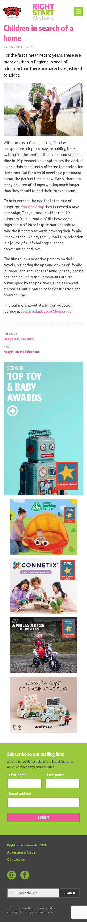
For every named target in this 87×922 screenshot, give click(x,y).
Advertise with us (21, 852)
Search (69, 893)
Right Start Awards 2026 (27, 845)
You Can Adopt (33, 207)
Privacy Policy (47, 908)
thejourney (46, 311)
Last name (55, 775)
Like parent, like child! (19, 339)
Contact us (16, 860)
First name (18, 775)
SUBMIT (43, 817)
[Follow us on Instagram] (11, 875)
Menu (78, 9)
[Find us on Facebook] (24, 875)
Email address (20, 794)
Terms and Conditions (21, 908)
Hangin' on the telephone (22, 352)
